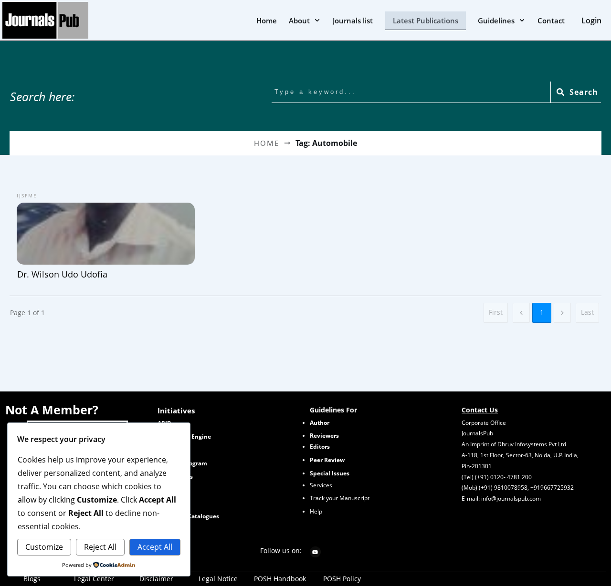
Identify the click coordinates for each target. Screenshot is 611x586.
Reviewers (324, 436)
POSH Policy (342, 578)
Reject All (100, 547)
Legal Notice (218, 578)
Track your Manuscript (339, 498)
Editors (320, 446)
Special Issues (329, 473)
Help (316, 511)
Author (319, 423)
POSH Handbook (280, 578)
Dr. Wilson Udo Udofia (106, 235)
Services (321, 485)
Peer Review (327, 460)
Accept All (154, 547)
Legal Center (94, 578)
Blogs (32, 578)
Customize (44, 547)
